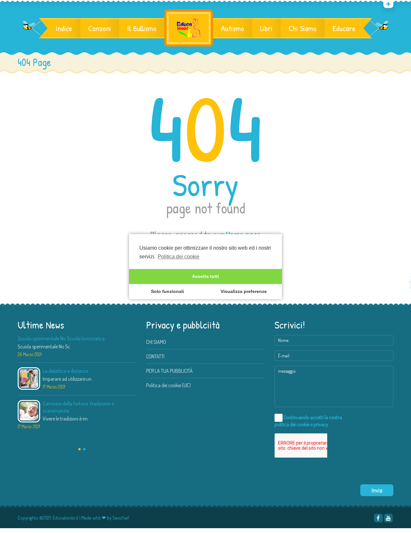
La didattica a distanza (65, 370)
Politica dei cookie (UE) (168, 385)
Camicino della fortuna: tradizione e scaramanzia (78, 407)
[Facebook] (378, 518)
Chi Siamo (303, 28)
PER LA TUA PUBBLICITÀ (169, 371)
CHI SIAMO (156, 342)
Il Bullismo (141, 28)
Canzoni (99, 28)
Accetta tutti (205, 276)
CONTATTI (155, 356)
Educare (344, 28)
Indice (64, 28)
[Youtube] (388, 518)
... (72, 346)
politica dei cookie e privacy (301, 424)
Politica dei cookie (178, 256)
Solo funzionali (167, 291)
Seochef (120, 517)
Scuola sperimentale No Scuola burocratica (61, 338)
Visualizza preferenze (244, 291)
